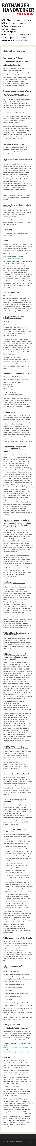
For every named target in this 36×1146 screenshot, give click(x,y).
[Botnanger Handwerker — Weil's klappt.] (18, 9)
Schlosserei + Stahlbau (13, 23)
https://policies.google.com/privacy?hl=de (15, 1052)
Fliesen (9, 32)
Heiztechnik (14, 41)
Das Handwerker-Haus (16, 35)
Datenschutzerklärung (26, 1143)
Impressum (14, 1143)
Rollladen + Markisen (14, 38)
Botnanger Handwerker (14, 1141)
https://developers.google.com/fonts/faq (15, 1048)
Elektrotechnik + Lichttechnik (16, 20)
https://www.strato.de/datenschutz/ (14, 258)
